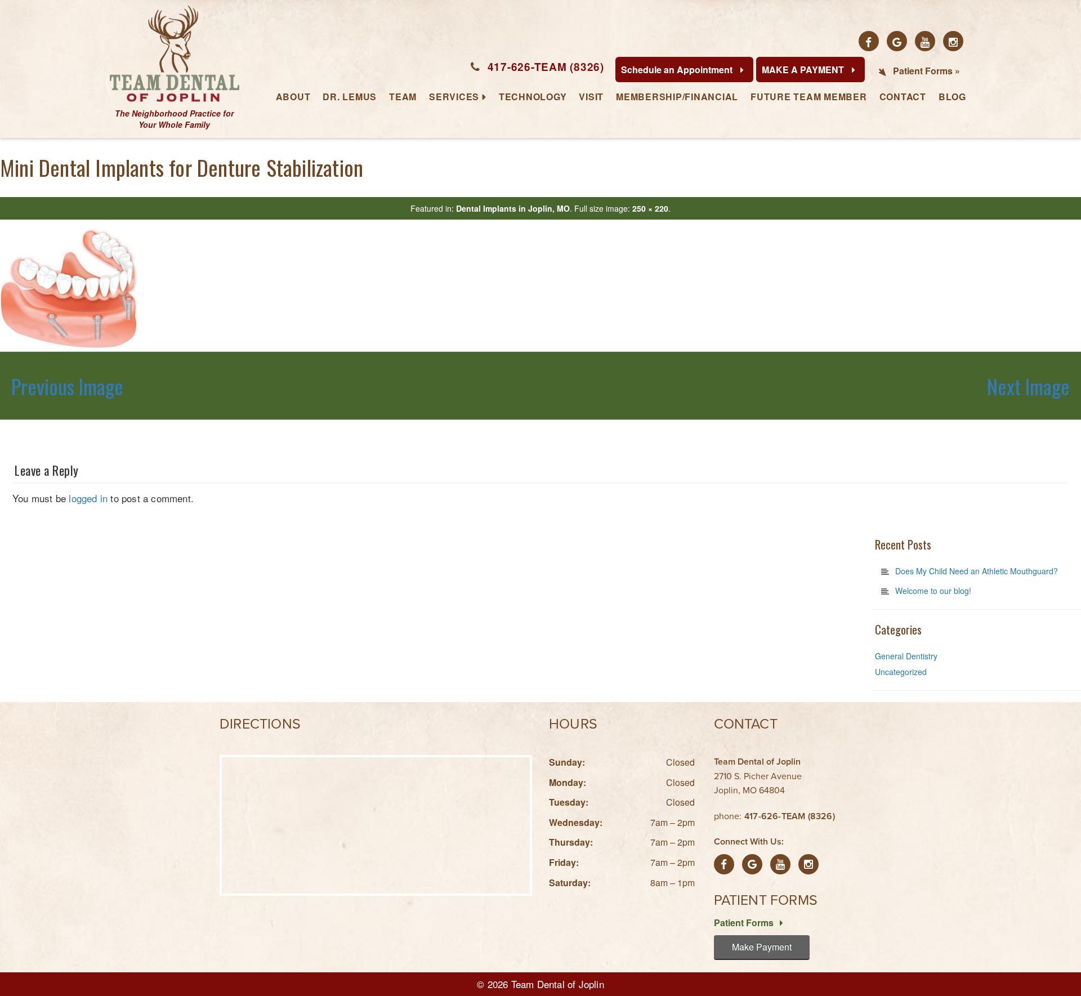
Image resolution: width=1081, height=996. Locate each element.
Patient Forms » (926, 70)
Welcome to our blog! (933, 590)
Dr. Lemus (350, 96)
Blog (952, 96)
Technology (533, 96)
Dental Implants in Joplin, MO (513, 208)
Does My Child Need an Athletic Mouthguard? (976, 571)
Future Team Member (809, 96)
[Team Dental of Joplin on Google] (897, 41)
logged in (88, 498)
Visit (591, 96)
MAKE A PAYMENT (804, 69)
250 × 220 (650, 208)
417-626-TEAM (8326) (546, 66)
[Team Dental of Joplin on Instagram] (953, 41)
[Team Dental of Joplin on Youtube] (925, 41)
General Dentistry (906, 656)
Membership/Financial (677, 96)
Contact (902, 96)
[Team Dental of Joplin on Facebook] (869, 41)
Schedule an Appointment (678, 69)
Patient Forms (745, 923)
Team (403, 96)
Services (454, 96)
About (293, 96)
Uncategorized (901, 671)
